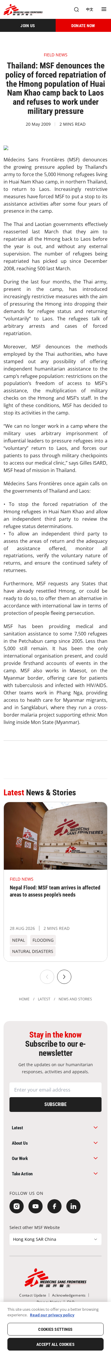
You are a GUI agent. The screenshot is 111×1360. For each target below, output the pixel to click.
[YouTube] (35, 1206)
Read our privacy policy (52, 1315)
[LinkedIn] (73, 1206)
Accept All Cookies (55, 1344)
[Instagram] (16, 1206)
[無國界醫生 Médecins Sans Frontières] (23, 9)
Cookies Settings (55, 1329)
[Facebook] (54, 1206)
